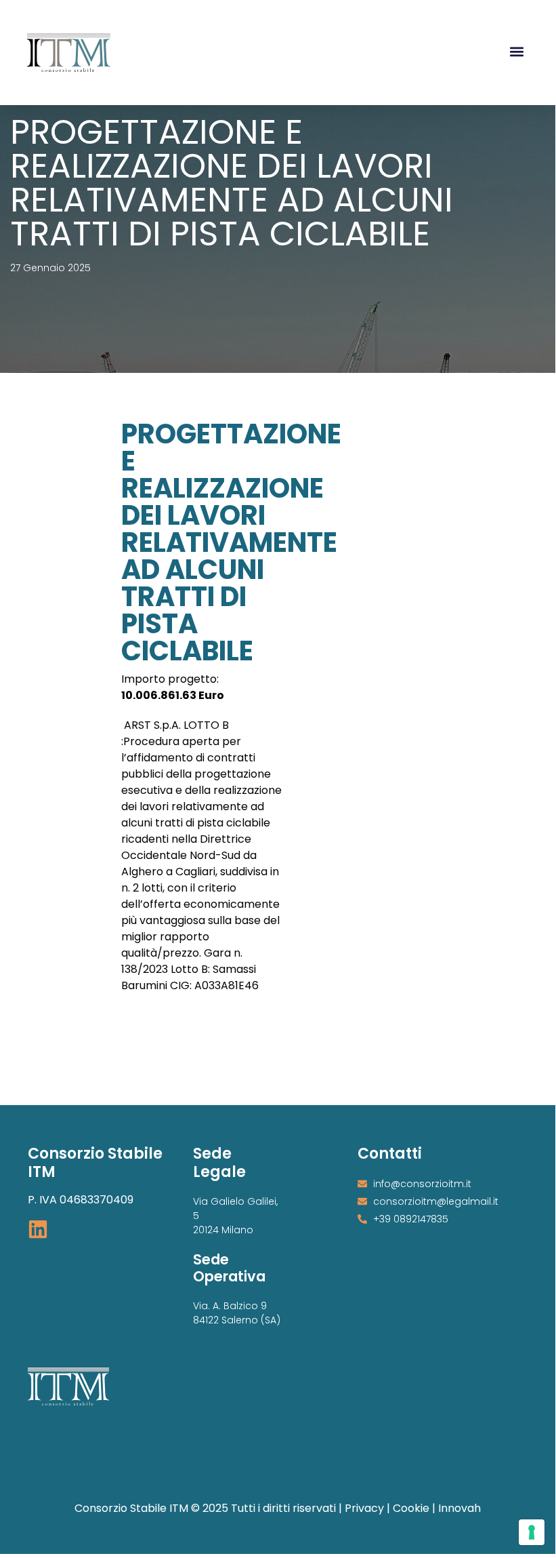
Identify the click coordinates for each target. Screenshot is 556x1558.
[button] (517, 51)
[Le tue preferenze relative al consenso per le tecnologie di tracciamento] (531, 1532)
